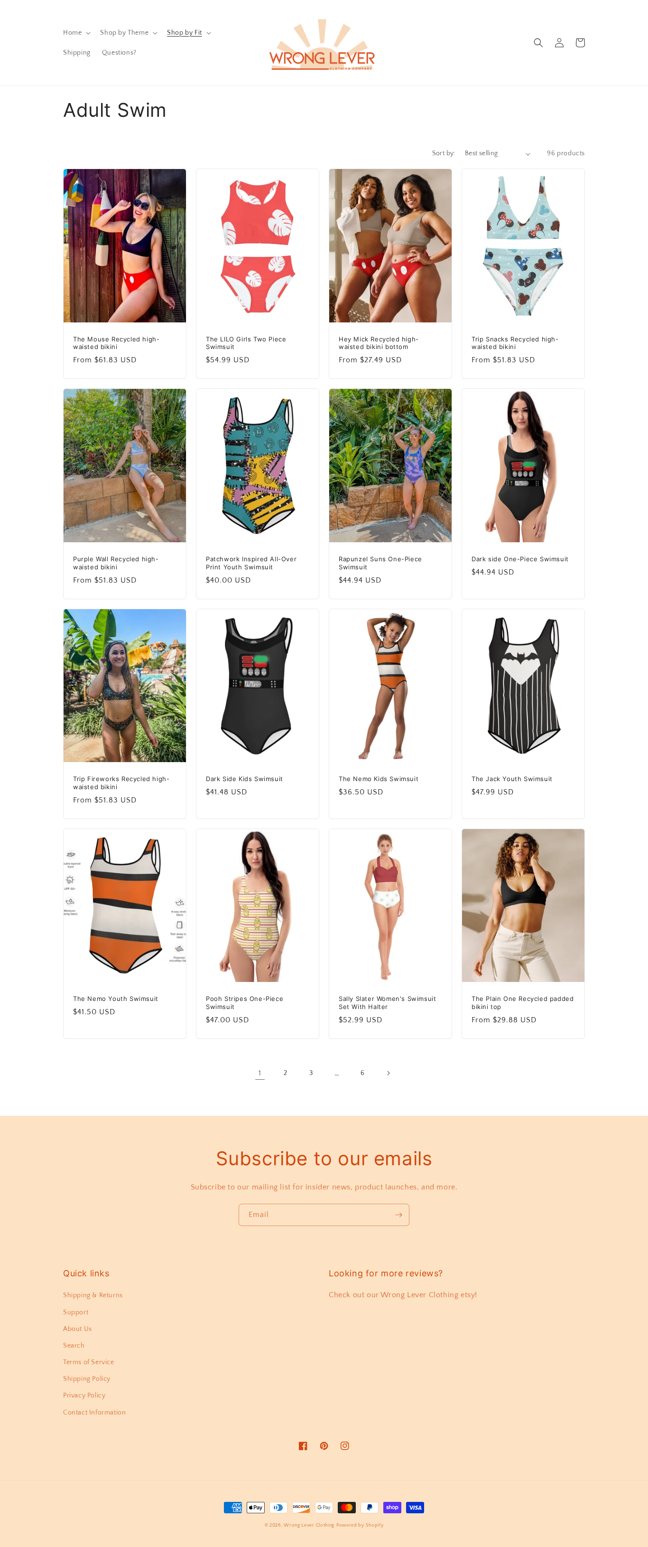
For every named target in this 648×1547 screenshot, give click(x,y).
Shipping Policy (87, 1379)
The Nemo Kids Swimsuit (378, 779)
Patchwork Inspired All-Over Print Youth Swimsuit (251, 563)
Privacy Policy (84, 1395)
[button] (75, 33)
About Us (77, 1329)
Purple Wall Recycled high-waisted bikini (116, 563)
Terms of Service (88, 1362)
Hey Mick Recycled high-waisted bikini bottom (379, 343)
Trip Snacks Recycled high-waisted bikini (515, 343)
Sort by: (443, 153)
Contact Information (94, 1412)
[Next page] (388, 1073)
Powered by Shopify (360, 1525)
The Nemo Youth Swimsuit (115, 998)
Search (74, 1345)
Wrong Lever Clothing (309, 1525)
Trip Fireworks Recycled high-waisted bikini (121, 783)
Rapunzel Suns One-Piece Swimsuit (380, 563)
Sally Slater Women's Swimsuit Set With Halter (387, 1002)
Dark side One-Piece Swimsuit (520, 559)
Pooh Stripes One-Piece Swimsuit (244, 1002)
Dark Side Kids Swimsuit (244, 779)
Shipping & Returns (93, 1295)
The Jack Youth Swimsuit (512, 779)
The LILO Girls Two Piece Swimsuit (246, 343)
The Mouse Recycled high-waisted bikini (116, 343)
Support (75, 1312)
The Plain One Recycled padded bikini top (523, 1002)
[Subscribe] (398, 1215)
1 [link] (260, 1073)
